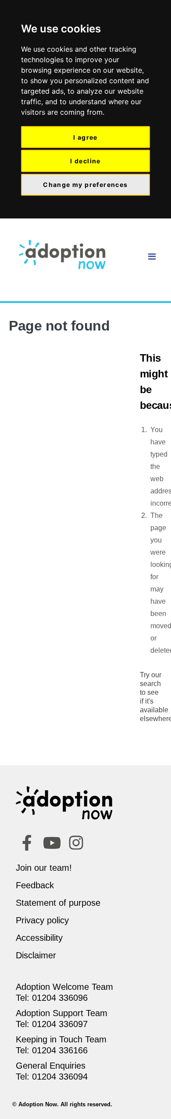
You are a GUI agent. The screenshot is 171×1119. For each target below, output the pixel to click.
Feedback (35, 885)
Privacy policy (42, 920)
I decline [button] (85, 161)
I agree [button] (85, 137)
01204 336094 (60, 1076)
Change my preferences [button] (85, 184)
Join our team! (44, 868)
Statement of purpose (58, 903)
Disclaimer (36, 955)
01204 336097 (60, 1024)
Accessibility (39, 938)
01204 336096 (60, 998)
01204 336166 (60, 1050)
